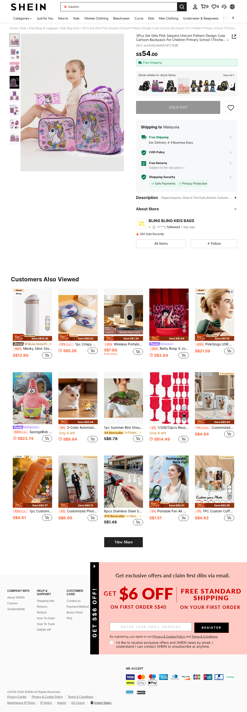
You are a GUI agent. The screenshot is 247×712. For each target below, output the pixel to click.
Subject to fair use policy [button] (165, 167)
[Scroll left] (227, 18)
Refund (42, 612)
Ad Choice (78, 703)
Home (14, 28)
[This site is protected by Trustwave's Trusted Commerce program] (129, 692)
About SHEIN (16, 597)
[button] (224, 7)
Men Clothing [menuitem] (168, 18)
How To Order (46, 618)
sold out (178, 107)
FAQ (69, 618)
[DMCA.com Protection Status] (141, 692)
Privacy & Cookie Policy (47, 697)
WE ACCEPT (134, 668)
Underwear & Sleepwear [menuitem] (201, 18)
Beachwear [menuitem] (121, 18)
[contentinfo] (185, 680)
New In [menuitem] (63, 18)
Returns (42, 606)
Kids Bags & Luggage (43, 28)
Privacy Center (17, 697)
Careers (12, 603)
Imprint (61, 703)
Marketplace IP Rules (21, 703)
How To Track (46, 624)
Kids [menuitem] (151, 18)
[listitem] (144, 86)
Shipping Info (45, 601)
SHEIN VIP (44, 630)
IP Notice (46, 703)
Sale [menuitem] (76, 18)
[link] (204, 6)
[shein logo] (28, 6)
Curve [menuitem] (139, 18)
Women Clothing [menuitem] (96, 18)
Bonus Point (74, 612)
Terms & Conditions (80, 697)
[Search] (182, 6)
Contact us (74, 601)
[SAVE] (230, 107)
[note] (32, 337)
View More (124, 542)
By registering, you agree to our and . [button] (164, 636)
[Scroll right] (233, 18)
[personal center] (195, 7)
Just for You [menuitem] (45, 18)
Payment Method (78, 606)
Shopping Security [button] (162, 177)
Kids (23, 28)
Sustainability (16, 609)
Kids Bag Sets (70, 28)
